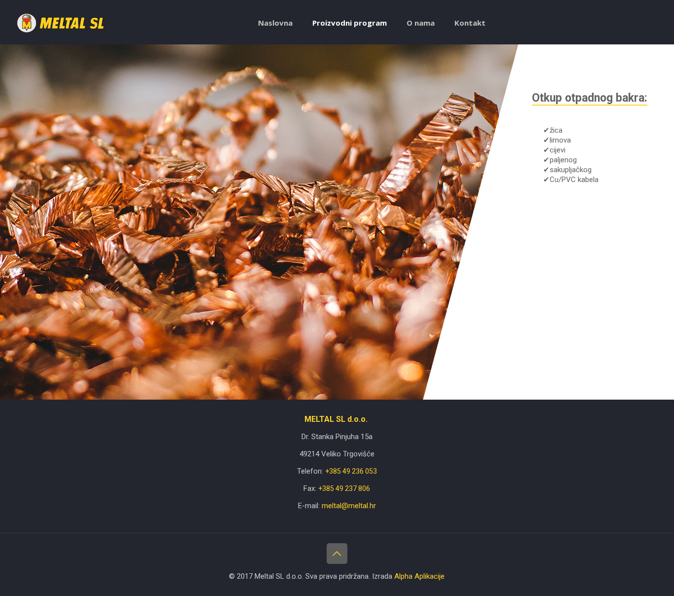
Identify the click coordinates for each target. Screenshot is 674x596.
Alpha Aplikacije (419, 576)
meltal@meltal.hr (349, 505)
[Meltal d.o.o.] (61, 22)
